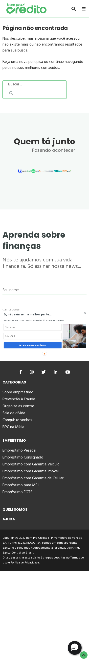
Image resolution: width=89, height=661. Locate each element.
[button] (36, 314)
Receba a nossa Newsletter (32, 345)
